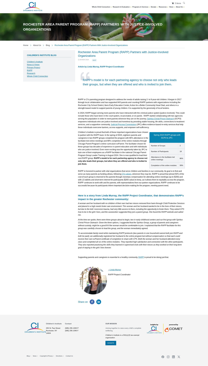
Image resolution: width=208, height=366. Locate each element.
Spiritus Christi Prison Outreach (160, 119)
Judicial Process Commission (123, 124)
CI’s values (126, 174)
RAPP (94, 60)
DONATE (110, 343)
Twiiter (178, 357)
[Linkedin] (98, 301)
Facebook (162, 357)
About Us (37, 45)
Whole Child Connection (37, 76)
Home (25, 45)
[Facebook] (92, 301)
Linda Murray (114, 270)
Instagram (167, 357)
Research (31, 73)
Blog (48, 45)
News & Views (33, 65)
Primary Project (33, 68)
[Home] (32, 6)
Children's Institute (35, 62)
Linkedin (172, 357)
